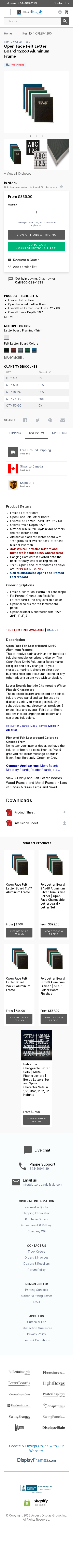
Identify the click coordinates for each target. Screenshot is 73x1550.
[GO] (65, 21)
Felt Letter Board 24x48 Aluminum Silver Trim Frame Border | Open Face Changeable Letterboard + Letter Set (53, 896)
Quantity (12, 204)
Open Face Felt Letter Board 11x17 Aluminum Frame (19, 888)
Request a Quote (36, 1207)
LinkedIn (48, 1533)
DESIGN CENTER (36, 1284)
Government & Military (36, 1225)
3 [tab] (43, 136)
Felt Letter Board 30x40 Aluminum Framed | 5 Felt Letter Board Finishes (53, 986)
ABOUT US (36, 1316)
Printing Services (36, 1289)
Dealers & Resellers (37, 1263)
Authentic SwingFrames (37, 1296)
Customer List (36, 1322)
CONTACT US (36, 1245)
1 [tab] (30, 136)
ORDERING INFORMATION (36, 1201)
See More (11, 317)
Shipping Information (36, 1213)
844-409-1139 (27, 3)
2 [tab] (36, 136)
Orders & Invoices (36, 1257)
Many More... (14, 357)
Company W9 (37, 1231)
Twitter (26, 1533)
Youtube (58, 1533)
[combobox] (36, 21)
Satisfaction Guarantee (37, 1328)
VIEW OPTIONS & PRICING (19, 932)
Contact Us (61, 3)
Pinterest (37, 1533)
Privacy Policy (36, 1334)
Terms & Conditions (36, 1340)
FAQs (36, 1301)
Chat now (45, 278)
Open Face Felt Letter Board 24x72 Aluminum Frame (18, 984)
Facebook (15, 1533)
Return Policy (37, 1269)
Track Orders (36, 1251)
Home (8, 33)
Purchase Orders (36, 1219)
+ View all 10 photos (17, 173)
